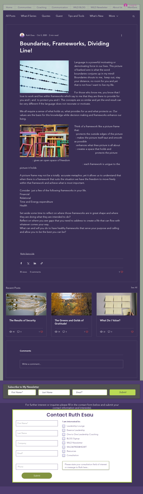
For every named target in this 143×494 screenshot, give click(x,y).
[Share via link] (41, 263)
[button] (133, 16)
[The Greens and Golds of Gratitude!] (71, 304)
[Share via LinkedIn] (35, 263)
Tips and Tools (76, 15)
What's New (96, 15)
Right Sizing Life (27, 253)
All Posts (10, 15)
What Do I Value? (110, 320)
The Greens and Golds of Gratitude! (69, 322)
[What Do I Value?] (117, 304)
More (112, 15)
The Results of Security (22, 320)
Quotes (46, 15)
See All (134, 287)
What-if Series (28, 15)
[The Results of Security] (26, 304)
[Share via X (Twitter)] (28, 263)
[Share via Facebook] (21, 263)
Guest (59, 15)
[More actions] (121, 35)
